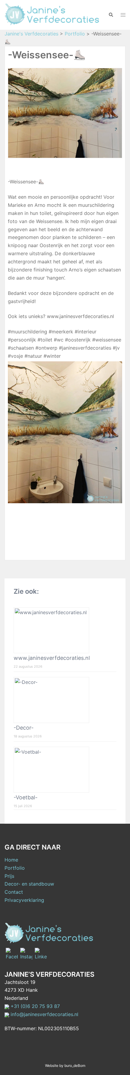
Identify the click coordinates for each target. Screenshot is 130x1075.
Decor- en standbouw (29, 884)
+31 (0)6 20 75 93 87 (34, 1006)
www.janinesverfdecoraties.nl (52, 658)
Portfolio (15, 868)
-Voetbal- (25, 797)
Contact (14, 892)
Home (11, 860)
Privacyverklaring (24, 900)
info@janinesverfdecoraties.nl (43, 1014)
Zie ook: (26, 591)
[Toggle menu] (123, 15)
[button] (110, 14)
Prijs (9, 876)
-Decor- (24, 727)
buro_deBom (74, 1065)
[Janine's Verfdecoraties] (52, 14)
